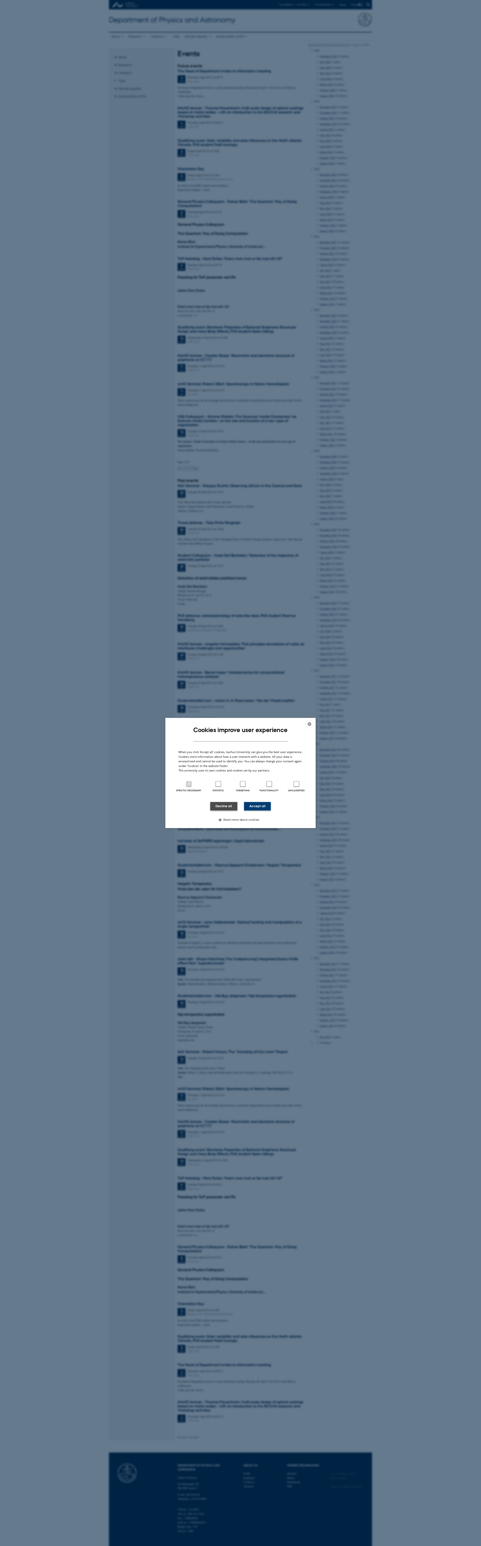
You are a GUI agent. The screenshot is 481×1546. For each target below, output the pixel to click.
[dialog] (240, 773)
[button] (240, 820)
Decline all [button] (224, 806)
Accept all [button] (257, 806)
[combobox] (309, 724)
